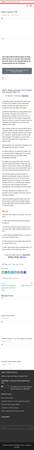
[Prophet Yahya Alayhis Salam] (17, 352)
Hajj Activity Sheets (7, 316)
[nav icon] (31, 5)
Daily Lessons (15, 15)
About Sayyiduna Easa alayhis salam (12, 411)
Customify (17, 447)
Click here (25, 96)
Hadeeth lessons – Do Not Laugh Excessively (16, 338)
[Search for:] (17, 427)
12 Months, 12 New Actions (9, 408)
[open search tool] (27, 6)
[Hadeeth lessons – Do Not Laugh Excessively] (17, 329)
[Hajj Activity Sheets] (17, 305)
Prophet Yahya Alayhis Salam (11, 361)
